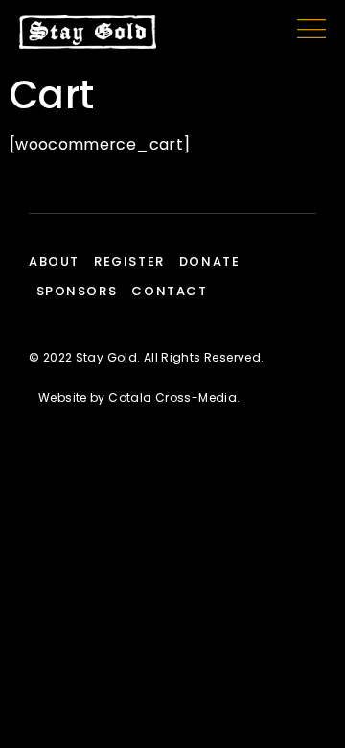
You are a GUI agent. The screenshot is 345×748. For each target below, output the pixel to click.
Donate (210, 261)
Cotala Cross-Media (172, 397)
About (54, 261)
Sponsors (77, 291)
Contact (169, 291)
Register (129, 261)
